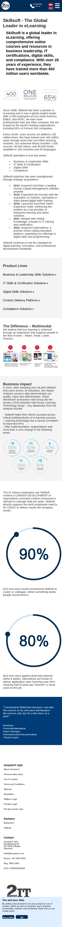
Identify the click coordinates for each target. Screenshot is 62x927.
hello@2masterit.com (14, 853)
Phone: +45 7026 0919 (15, 858)
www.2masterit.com (21, 903)
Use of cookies (11, 779)
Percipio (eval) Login (13, 809)
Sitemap (8, 789)
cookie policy (8, 911)
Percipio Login (10, 804)
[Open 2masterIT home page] (5, 6)
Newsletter (9, 794)
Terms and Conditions (14, 784)
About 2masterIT (12, 769)
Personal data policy (13, 774)
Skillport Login (10, 799)
